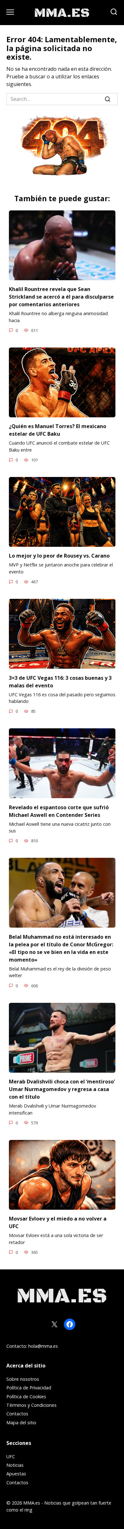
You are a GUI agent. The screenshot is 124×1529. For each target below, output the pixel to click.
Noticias (15, 1465)
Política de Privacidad (28, 1388)
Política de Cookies (26, 1396)
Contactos (17, 1414)
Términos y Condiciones (31, 1405)
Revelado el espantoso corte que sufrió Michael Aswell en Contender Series (59, 811)
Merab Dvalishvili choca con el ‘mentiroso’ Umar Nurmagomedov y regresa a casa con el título (62, 1089)
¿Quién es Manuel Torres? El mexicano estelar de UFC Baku (57, 430)
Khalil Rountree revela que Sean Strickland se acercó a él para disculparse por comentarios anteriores (61, 297)
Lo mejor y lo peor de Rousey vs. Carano (59, 555)
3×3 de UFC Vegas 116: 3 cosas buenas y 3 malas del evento (60, 681)
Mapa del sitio (21, 1423)
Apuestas (16, 1474)
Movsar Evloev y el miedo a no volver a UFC (58, 1222)
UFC (10, 1456)
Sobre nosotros (22, 1379)
